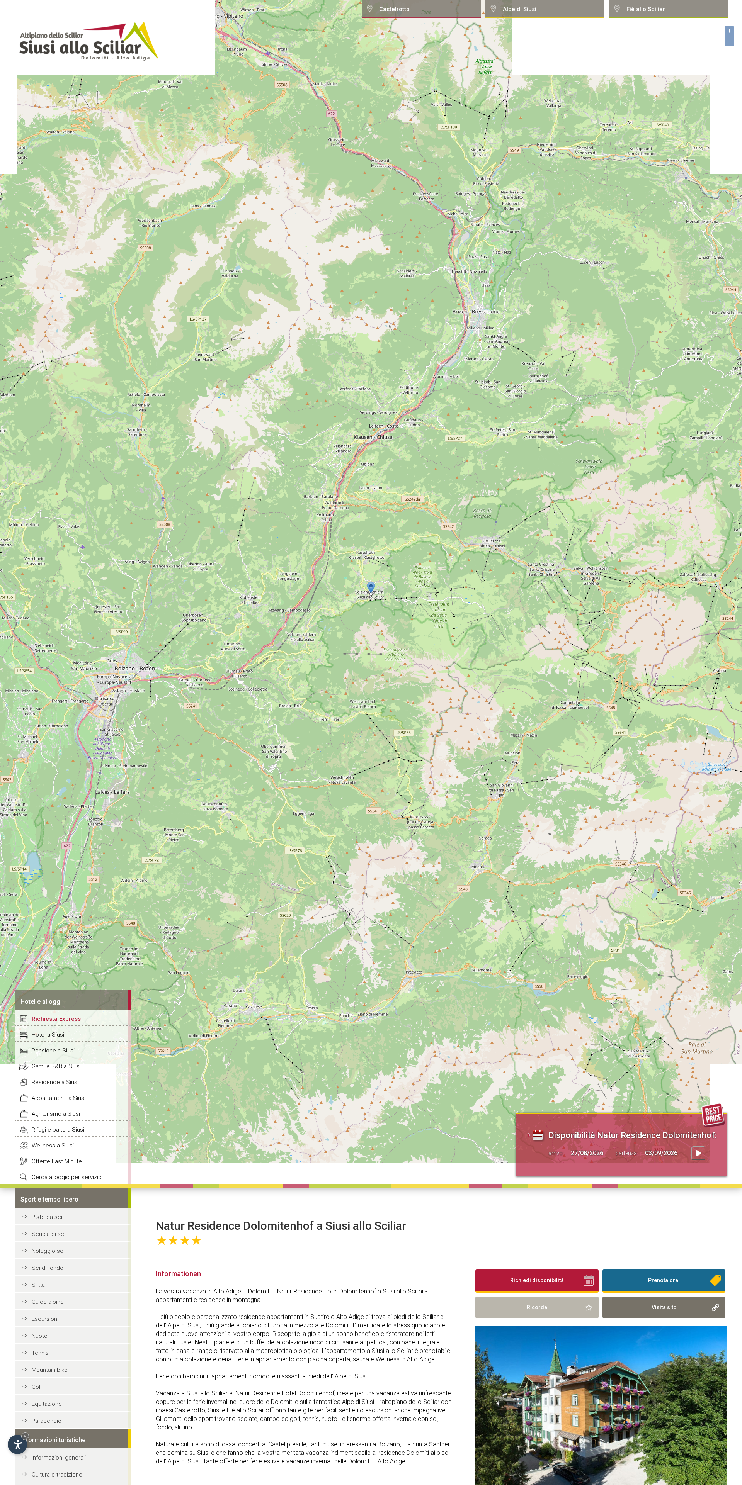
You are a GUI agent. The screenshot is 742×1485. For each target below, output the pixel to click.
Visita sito (664, 1307)
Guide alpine (48, 1301)
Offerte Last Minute (57, 1161)
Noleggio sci (48, 1250)
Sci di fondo (47, 1267)
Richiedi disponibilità (537, 1280)
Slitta (38, 1284)
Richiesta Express (56, 1018)
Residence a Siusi (55, 1082)
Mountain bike (50, 1369)
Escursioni (45, 1318)
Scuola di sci (48, 1233)
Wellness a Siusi (53, 1145)
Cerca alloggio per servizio (67, 1177)
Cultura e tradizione (57, 1474)
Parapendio (46, 1420)
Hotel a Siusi (48, 1034)
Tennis (40, 1352)
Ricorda (537, 1307)
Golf (37, 1386)
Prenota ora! (664, 1280)
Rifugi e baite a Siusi (58, 1129)
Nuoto (40, 1335)
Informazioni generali (59, 1457)
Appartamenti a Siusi (58, 1098)
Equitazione (47, 1403)
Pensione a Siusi (53, 1050)
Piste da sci (47, 1216)
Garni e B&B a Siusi (56, 1066)
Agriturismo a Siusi (56, 1113)
